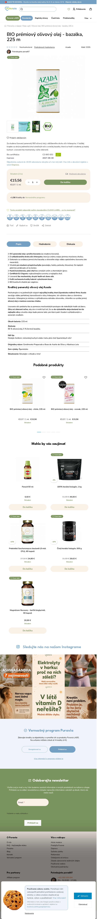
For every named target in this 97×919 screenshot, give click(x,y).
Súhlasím (83, 896)
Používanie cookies (57, 862)
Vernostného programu (34, 197)
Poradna (9, 847)
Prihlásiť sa (61, 748)
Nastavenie (28, 913)
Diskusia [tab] (70, 244)
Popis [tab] (17, 244)
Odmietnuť (82, 904)
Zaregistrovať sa (34, 748)
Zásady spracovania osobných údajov (64, 859)
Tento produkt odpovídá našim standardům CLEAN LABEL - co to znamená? (41, 210)
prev (8, 402)
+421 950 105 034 (64, 876)
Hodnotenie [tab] (44, 244)
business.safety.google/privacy (37, 907)
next (87, 402)
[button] (27, 508)
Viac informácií (58, 898)
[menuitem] (12, 18)
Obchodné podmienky (58, 865)
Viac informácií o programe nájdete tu (47, 757)
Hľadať (59, 9)
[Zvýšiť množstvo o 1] (36, 182)
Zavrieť (26, 229)
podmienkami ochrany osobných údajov (43, 812)
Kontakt (9, 853)
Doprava (14, 165)
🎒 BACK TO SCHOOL (12, 2)
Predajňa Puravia (56, 844)
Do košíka (64, 182)
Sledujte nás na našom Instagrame (51, 647)
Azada (67, 47)
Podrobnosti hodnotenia (43, 47)
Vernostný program (13, 856)
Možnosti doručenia (76, 174)
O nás (8, 841)
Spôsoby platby (56, 850)
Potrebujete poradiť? (20, 51)
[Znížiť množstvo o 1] (27, 182)
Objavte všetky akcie (73, 2)
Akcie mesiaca (55, 841)
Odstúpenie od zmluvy (58, 856)
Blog (7, 850)
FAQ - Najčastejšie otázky (16, 844)
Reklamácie (54, 853)
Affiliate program (12, 876)
